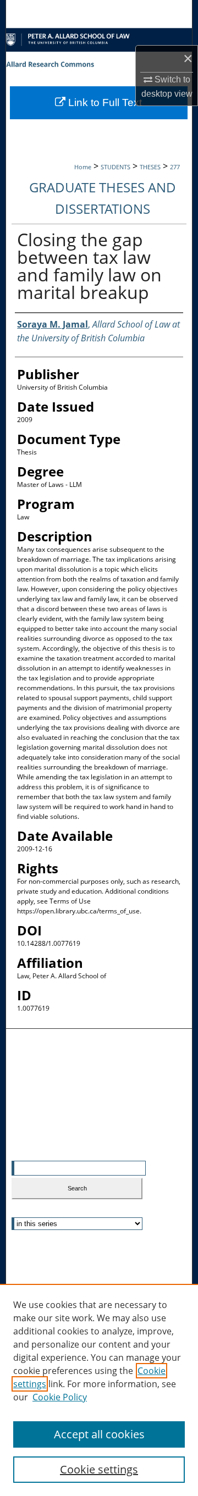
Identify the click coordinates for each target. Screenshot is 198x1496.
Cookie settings (99, 1469)
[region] (99, 1390)
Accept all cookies (99, 1434)
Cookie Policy (59, 1397)
